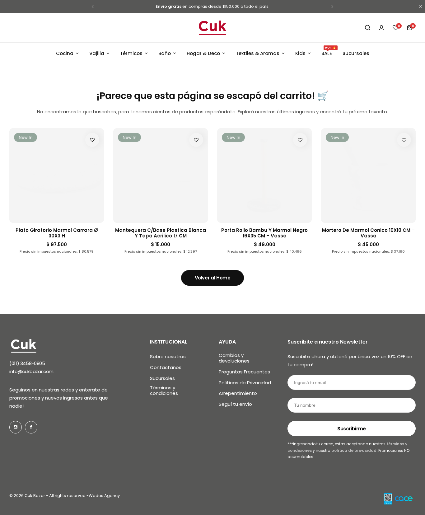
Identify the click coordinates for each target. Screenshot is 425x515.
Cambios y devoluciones (234, 358)
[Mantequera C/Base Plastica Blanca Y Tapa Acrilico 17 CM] (160, 175)
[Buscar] (367, 27)
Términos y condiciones (164, 390)
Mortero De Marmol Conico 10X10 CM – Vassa (368, 233)
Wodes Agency (104, 496)
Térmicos (131, 53)
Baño (164, 53)
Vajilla (96, 53)
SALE (326, 53)
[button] (395, 27)
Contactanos (165, 367)
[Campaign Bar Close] (420, 6)
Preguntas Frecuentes (244, 372)
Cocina (64, 53)
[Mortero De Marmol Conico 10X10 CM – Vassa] (368, 175)
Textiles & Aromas (257, 53)
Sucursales (356, 53)
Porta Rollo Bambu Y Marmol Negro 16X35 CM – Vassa (264, 233)
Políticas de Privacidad (245, 383)
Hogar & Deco (203, 53)
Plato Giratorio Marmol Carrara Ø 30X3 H (57, 233)
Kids (300, 53)
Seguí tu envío (235, 404)
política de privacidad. (353, 450)
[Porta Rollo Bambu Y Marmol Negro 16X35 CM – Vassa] (264, 175)
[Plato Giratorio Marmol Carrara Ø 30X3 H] (56, 175)
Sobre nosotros (168, 356)
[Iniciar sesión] (381, 27)
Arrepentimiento (238, 393)
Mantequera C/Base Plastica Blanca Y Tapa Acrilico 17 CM (160, 233)
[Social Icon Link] (15, 427)
